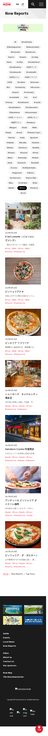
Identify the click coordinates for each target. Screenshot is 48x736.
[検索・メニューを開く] (37, 4)
